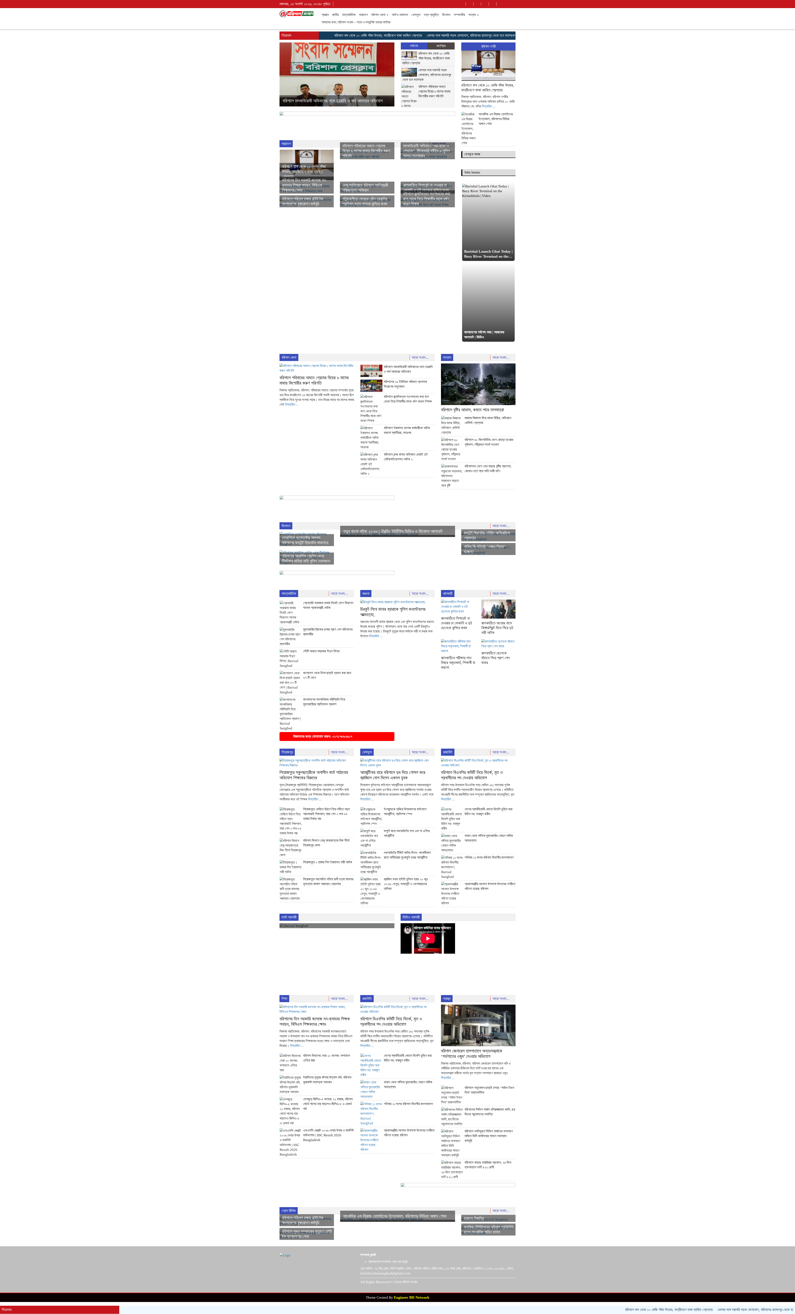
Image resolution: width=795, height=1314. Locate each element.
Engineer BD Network (411, 1297)
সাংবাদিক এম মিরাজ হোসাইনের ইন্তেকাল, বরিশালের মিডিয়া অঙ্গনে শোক (496, 119)
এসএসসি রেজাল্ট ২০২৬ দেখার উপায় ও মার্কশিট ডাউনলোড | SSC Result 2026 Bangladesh (328, 1135)
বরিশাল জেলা (378, 15)
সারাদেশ (363, 15)
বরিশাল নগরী (488, 46)
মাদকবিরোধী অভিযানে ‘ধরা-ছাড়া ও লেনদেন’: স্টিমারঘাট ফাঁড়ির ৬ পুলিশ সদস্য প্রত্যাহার (426, 151)
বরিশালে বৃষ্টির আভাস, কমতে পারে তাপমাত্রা (314, 100)
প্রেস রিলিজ (289, 1211)
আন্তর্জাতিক (349, 15)
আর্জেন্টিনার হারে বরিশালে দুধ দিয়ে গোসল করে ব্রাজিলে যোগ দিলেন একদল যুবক (392, 775)
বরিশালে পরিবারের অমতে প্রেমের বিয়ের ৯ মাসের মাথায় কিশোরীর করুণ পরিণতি (434, 91)
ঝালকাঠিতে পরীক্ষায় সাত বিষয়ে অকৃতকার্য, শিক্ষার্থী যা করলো (458, 663)
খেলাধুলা (415, 15)
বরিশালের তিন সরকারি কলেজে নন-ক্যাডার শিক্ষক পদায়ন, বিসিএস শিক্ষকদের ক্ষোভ (304, 185)
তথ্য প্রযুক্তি (431, 15)
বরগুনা (365, 593)
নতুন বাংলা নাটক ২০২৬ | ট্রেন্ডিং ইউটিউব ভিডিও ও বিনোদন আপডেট (392, 531)
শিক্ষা (284, 999)
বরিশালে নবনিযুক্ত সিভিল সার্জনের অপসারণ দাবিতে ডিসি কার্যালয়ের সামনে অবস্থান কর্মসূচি (489, 1136)
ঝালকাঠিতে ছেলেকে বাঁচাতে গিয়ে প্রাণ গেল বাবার (495, 658)
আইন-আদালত (400, 15)
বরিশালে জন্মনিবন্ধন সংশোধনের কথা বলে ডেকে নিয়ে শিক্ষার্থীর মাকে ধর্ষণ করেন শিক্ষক (426, 199)
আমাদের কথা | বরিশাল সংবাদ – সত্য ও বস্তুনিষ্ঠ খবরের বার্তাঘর (356, 22)
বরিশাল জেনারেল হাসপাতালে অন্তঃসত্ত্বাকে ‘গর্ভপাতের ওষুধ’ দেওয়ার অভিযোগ (471, 1053)
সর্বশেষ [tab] (414, 46)
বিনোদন (446, 15)
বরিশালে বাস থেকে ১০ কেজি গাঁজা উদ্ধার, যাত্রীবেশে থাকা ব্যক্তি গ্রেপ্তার (331, 35)
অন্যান (472, 15)
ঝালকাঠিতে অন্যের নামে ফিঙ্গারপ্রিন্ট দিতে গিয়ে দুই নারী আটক (497, 628)
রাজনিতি (447, 752)
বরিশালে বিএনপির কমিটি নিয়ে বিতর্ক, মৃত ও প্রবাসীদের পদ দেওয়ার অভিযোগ (472, 775)
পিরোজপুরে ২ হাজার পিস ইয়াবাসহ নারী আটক (327, 862)
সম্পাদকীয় (459, 15)
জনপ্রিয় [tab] (441, 46)
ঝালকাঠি (447, 593)
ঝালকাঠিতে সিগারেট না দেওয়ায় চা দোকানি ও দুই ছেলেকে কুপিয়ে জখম (456, 623)
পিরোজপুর (287, 752)
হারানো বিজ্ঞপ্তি (474, 1218)
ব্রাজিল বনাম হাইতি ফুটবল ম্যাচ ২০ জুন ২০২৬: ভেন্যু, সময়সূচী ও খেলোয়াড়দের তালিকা (406, 884)
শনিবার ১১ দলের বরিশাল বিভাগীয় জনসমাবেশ (489, 857)
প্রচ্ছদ (325, 15)
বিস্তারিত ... (488, 106)
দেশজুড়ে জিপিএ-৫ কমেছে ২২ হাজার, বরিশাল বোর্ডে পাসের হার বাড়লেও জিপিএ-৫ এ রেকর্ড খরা (328, 1104)
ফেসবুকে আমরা (472, 154)
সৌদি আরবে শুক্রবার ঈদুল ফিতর (321, 651)
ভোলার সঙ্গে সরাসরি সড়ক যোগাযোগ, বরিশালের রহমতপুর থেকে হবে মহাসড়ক (424, 35)
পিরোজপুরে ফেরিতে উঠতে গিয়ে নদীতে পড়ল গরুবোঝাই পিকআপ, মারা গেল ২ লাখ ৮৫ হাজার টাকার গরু (326, 814)
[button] (288, 74)
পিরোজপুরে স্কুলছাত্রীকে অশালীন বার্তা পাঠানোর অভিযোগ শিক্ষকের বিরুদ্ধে (313, 775)
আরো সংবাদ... (421, 357)
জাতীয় (335, 15)
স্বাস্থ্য (446, 999)
